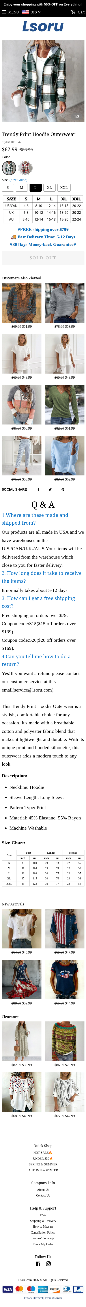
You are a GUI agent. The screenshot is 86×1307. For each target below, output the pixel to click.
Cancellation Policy (43, 1232)
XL (49, 187)
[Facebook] (38, 490)
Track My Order (43, 1244)
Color (6, 157)
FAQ (43, 1215)
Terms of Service (53, 1298)
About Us (43, 1189)
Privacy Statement (33, 1298)
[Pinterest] (63, 490)
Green (9, 163)
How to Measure (43, 1226)
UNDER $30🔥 (43, 1158)
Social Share (14, 489)
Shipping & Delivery (43, 1221)
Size (14, 180)
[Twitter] (50, 490)
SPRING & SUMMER (43, 1164)
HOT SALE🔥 (43, 1152)
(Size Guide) (18, 180)
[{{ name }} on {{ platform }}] (38, 1264)
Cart (80, 12)
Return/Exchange (43, 1238)
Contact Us (43, 1195)
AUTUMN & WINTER (43, 1170)
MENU (13, 12)
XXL (64, 187)
